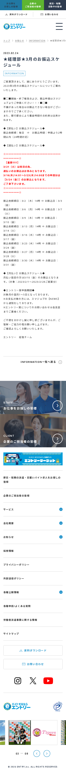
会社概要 (8, 523)
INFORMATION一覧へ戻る (38, 361)
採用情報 (8, 550)
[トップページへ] (16, 708)
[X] (33, 683)
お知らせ (8, 537)
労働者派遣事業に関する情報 (20, 619)
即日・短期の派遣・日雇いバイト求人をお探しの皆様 (32, 479)
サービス (8, 509)
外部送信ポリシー (13, 578)
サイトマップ (11, 633)
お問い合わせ (35, 664)
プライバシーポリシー (16, 564)
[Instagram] (18, 683)
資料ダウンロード (35, 650)
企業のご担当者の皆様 (16, 495)
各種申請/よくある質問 (17, 606)
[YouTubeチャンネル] (48, 683)
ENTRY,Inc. (23, 766)
